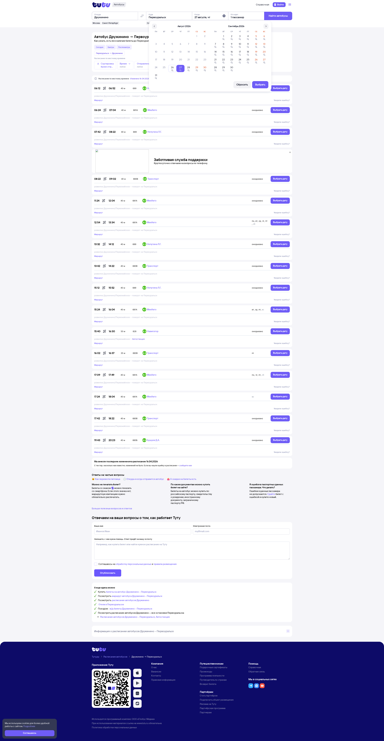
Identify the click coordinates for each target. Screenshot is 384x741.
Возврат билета (208, 684)
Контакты (156, 675)
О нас (154, 667)
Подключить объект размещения (217, 699)
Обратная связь (256, 671)
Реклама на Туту (208, 704)
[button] (224, 16)
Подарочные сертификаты (213, 667)
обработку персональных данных (133, 564)
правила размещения (165, 564)
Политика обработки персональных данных (114, 727)
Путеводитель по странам (213, 679)
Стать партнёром (208, 695)
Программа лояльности (212, 675)
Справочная (262, 4)
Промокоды (206, 671)
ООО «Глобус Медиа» (143, 719)
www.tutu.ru (142, 723)
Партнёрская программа (212, 708)
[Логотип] (101, 4)
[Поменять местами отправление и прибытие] (142, 16)
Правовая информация (163, 679)
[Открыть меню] (290, 4)
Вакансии (156, 671)
